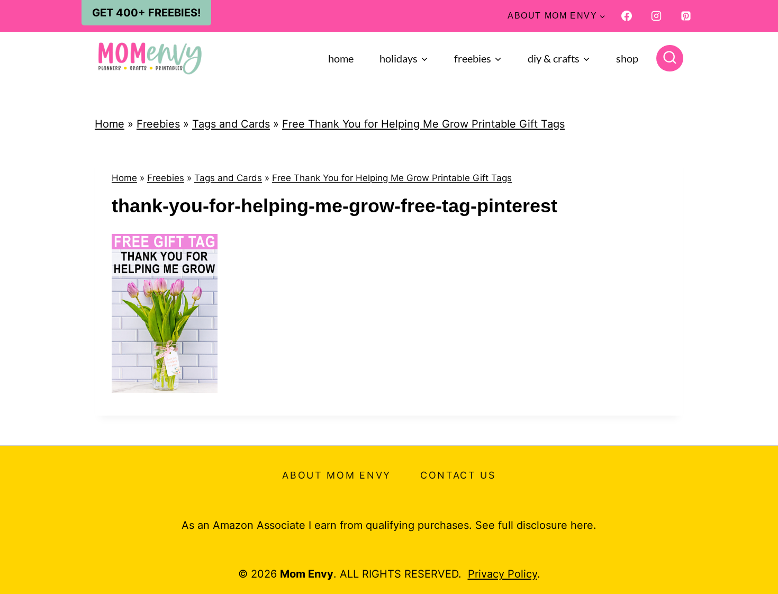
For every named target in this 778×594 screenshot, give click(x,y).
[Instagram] (656, 15)
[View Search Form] (669, 58)
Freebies (158, 124)
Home (341, 58)
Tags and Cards (231, 124)
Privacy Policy (502, 574)
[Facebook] (626, 15)
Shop (627, 58)
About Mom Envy (336, 475)
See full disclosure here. (535, 525)
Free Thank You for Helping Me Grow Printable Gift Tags (423, 124)
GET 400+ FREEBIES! (146, 12)
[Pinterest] (685, 15)
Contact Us (458, 475)
